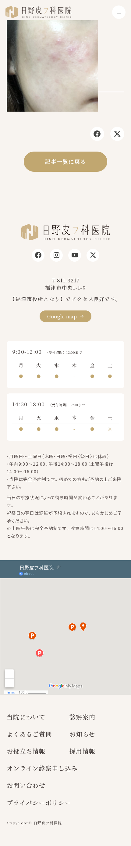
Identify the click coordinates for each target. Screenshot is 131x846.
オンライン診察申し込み (42, 768)
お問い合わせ (26, 785)
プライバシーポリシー (39, 802)
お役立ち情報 (26, 751)
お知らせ (82, 733)
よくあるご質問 (29, 733)
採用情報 (82, 751)
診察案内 (82, 716)
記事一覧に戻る (65, 161)
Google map (62, 316)
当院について (26, 716)
